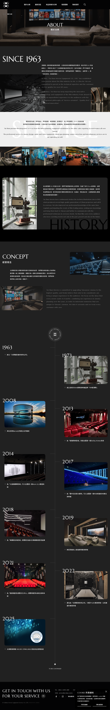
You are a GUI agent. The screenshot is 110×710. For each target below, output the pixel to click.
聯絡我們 (75, 5)
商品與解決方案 (51, 5)
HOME (4, 14)
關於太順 (27, 5)
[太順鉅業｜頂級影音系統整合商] (6, 4)
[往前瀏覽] (7, 156)
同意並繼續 (84, 704)
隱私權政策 (99, 704)
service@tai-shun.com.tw (66, 693)
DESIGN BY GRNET (34, 702)
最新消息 (38, 5)
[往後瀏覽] (103, 156)
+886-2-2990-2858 (63, 690)
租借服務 (65, 5)
